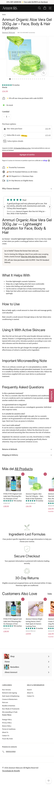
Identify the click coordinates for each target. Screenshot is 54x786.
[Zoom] (43, 73)
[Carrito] (45, 8)
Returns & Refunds (9, 449)
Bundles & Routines (8, 706)
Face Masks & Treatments (10, 709)
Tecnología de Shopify (11, 771)
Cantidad (5, 112)
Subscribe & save (17, 135)
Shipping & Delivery (10, 455)
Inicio (4, 14)
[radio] (5, 128)
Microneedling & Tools (9, 712)
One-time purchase (14, 129)
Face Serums (6, 690)
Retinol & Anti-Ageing (9, 693)
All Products (24, 469)
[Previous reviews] (4, 206)
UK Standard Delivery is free (22, 148)
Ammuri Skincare (8, 32)
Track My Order (7, 739)
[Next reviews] (49, 206)
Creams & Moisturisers (9, 699)
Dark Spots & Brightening (10, 696)
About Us (30, 693)
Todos (49, 594)
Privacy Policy (7, 723)
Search (29, 690)
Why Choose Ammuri (10, 189)
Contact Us (30, 696)
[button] (27, 207)
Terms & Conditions (8, 729)
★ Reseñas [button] (51, 395)
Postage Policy (7, 719)
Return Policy (6, 726)
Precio (4, 87)
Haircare (5, 702)
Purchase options (9, 124)
